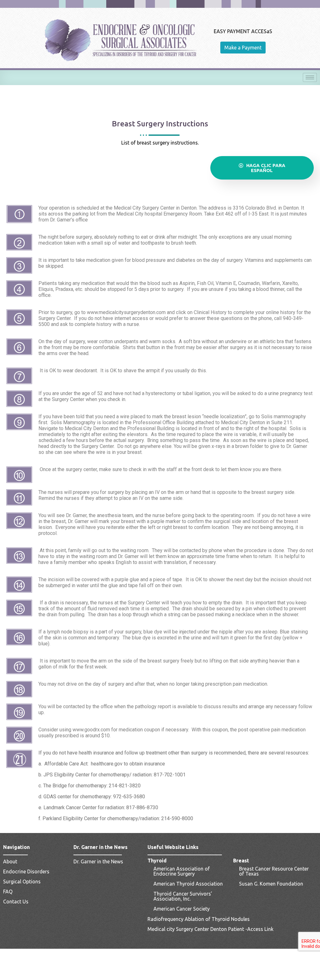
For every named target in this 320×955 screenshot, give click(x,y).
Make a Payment (243, 47)
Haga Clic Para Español (265, 168)
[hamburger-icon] (310, 77)
